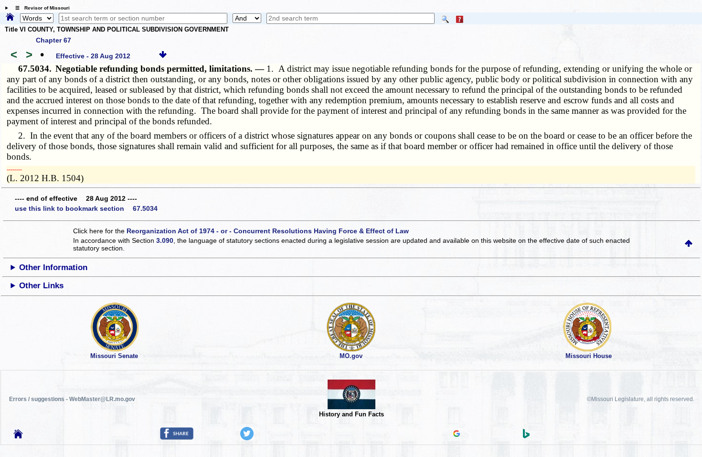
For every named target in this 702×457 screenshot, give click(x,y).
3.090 (164, 240)
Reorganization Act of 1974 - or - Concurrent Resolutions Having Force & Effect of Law (268, 231)
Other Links (41, 285)
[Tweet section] (247, 438)
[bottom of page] (163, 56)
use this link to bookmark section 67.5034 (86, 208)
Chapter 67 (53, 40)
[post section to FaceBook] (176, 437)
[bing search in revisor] (526, 436)
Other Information (53, 267)
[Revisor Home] (18, 436)
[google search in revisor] (456, 434)
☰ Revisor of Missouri (40, 8)
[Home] (10, 17)
